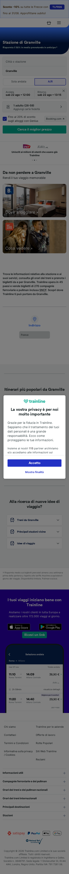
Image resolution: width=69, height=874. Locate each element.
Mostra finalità (34, 472)
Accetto (35, 463)
